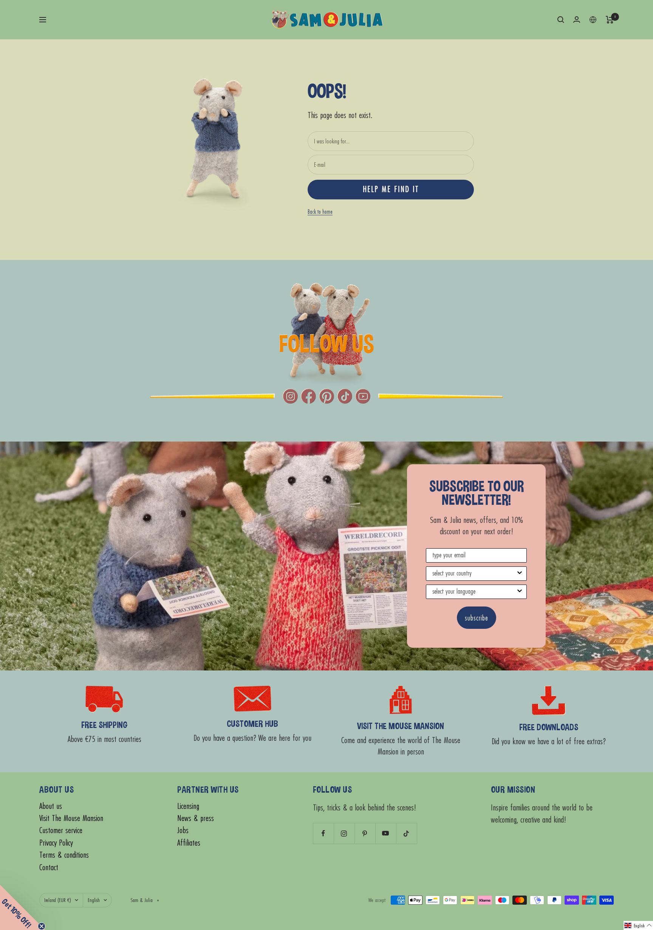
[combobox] (474, 573)
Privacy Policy (56, 842)
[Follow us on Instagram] (344, 833)
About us (50, 806)
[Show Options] (519, 573)
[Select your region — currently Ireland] (593, 19)
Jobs (183, 830)
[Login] (576, 19)
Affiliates (188, 842)
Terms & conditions (64, 854)
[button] (638, 925)
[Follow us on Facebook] (323, 833)
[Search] (560, 19)
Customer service (60, 830)
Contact (48, 867)
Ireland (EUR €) (57, 900)
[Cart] (610, 19)
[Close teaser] (41, 926)
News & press (195, 818)
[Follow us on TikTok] (406, 833)
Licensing (188, 806)
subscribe (476, 617)
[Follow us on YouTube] (385, 833)
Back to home (320, 211)
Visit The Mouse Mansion (71, 818)
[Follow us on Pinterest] (364, 833)
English (94, 900)
